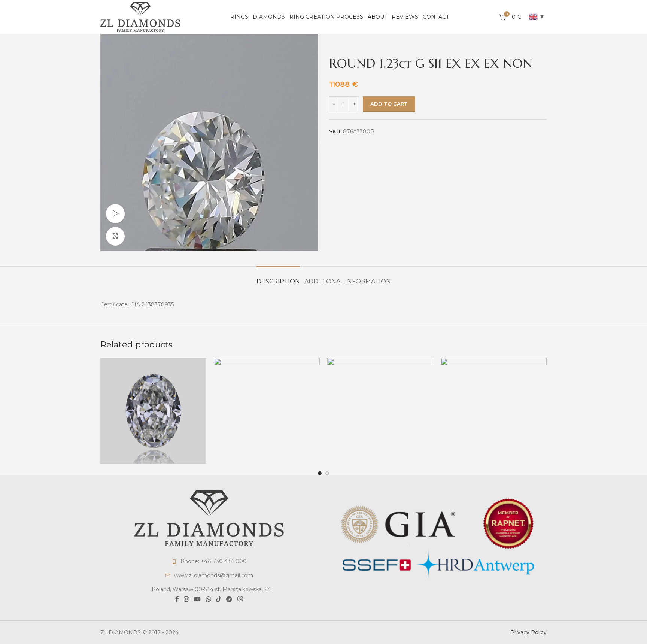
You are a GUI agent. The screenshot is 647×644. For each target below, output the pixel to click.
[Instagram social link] (186, 599)
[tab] (278, 277)
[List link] (209, 561)
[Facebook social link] (177, 599)
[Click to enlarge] (115, 236)
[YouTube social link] (197, 599)
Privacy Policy (528, 632)
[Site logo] (140, 16)
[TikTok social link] (218, 599)
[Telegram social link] (229, 599)
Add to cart (389, 104)
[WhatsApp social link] (208, 599)
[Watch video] (115, 213)
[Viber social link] (240, 599)
